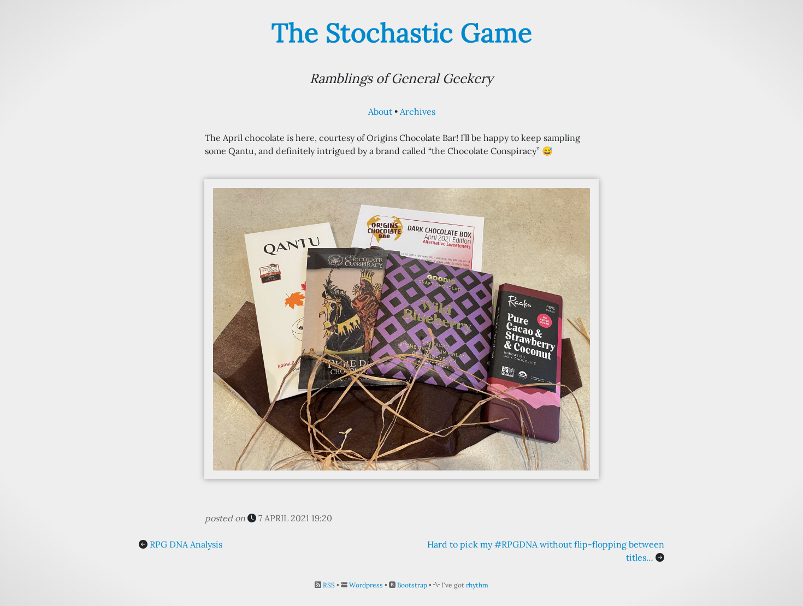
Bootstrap (412, 585)
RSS (329, 585)
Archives (417, 111)
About (380, 111)
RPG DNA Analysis (186, 544)
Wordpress (366, 585)
